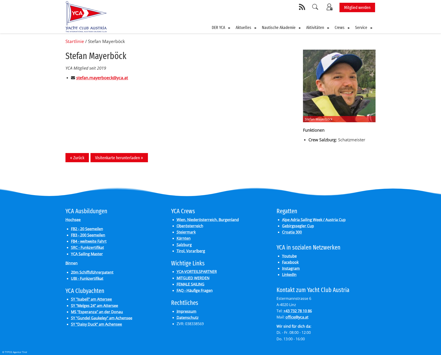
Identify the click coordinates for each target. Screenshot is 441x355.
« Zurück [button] (77, 157)
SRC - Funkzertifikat (87, 247)
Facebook (290, 262)
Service (361, 27)
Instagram (291, 268)
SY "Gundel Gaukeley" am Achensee (101, 318)
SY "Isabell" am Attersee (91, 299)
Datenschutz (188, 317)
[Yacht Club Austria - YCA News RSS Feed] (302, 7)
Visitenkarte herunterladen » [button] (119, 157)
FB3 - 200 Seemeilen (88, 235)
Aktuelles (243, 27)
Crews (340, 27)
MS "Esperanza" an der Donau (97, 311)
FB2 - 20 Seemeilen (87, 228)
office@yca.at (297, 317)
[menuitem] (221, 27)
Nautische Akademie (279, 27)
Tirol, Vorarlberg (191, 250)
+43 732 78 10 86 (297, 310)
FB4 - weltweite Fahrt (89, 241)
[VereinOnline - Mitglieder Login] (330, 7)
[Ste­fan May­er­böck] (339, 86)
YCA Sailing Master (87, 253)
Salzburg (184, 244)
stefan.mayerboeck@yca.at (102, 77)
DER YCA (218, 27)
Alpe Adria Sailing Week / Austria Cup (314, 219)
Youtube (289, 255)
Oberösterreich (190, 225)
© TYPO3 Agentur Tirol (14, 352)
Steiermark (186, 232)
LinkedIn (289, 274)
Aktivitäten (315, 27)
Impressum (186, 311)
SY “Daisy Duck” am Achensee (96, 324)
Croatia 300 (292, 232)
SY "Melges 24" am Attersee (94, 305)
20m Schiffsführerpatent (92, 272)
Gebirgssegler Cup (298, 225)
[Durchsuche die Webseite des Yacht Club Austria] (315, 7)
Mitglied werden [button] (357, 7)
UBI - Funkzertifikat (87, 278)
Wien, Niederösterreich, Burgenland (208, 219)
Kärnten (184, 238)
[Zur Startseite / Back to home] (86, 30)
